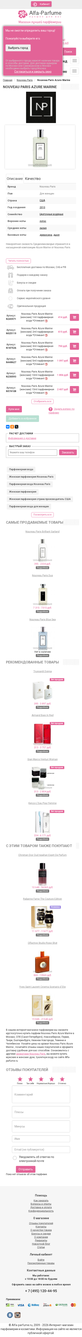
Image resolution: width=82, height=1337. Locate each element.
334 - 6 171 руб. (42, 835)
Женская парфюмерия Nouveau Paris (31, 476)
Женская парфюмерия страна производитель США (40, 499)
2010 (42, 207)
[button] (74, 317)
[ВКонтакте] (8, 427)
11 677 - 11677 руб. (42, 931)
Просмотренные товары (41, 1263)
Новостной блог (41, 1243)
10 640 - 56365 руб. (42, 887)
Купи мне (14, 409)
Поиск (68, 51)
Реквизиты (41, 1240)
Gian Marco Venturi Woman (42, 759)
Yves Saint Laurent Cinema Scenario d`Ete (42, 986)
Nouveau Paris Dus (42, 575)
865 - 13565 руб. (43, 975)
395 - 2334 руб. (42, 564)
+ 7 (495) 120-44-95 (41, 1291)
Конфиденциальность (41, 1211)
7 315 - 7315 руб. (42, 607)
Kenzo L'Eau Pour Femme (42, 803)
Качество (33, 178)
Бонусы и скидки (41, 1233)
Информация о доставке (22, 438)
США (42, 200)
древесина (46, 235)
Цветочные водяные (51, 214)
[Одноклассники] (12, 427)
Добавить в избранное (22, 418)
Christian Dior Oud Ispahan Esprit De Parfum (42, 855)
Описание (15, 178)
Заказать (68, 452)
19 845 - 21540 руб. (42, 1019)
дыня (56, 235)
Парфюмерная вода (21, 469)
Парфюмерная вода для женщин (29, 506)
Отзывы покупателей (41, 1223)
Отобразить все (42, 401)
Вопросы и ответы (41, 1204)
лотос (43, 221)
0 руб (65, 43)
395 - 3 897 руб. (42, 703)
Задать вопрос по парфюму (61, 411)
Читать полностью (18, 260)
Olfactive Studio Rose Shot (42, 943)
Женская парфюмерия (22, 491)
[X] (16, 427)
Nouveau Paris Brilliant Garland (42, 531)
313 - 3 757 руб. (42, 747)
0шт (63, 39)
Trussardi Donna (42, 671)
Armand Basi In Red (43, 715)
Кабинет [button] (45, 4)
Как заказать (41, 1200)
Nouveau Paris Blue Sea (42, 619)
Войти (41, 1259)
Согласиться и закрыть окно (33, 71)
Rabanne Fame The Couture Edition (42, 899)
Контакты (41, 1226)
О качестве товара (41, 1230)
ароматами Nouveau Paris (30, 1053)
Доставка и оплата (41, 1207)
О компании (41, 1237)
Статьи (41, 1247)
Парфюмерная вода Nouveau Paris (29, 484)
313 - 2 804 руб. (42, 791)
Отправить (26, 1169)
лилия (43, 228)
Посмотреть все (42, 514)
